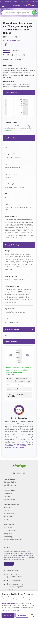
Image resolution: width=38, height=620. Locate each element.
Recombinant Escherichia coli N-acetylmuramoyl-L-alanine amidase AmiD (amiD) (18, 370)
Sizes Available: (11, 395)
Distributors (7, 496)
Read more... (9, 131)
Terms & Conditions (10, 530)
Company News (8, 516)
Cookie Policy (8, 537)
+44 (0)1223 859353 (15, 577)
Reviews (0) (19, 59)
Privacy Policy (8, 533)
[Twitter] (17, 473)
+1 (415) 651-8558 (15, 580)
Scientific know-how (10, 485)
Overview (6, 51)
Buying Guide (21, 444)
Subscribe (9, 564)
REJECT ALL (22, 615)
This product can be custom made (11, 40)
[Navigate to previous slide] (10, 355)
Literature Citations (10, 482)
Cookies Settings (32, 615)
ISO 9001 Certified (11, 1)
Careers (6, 519)
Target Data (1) (8, 55)
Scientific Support (9, 499)
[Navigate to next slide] (27, 355)
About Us (6, 510)
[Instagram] (24, 473)
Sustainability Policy (10, 543)
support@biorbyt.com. (17, 447)
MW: (8, 385)
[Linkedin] (14, 473)
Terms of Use (8, 527)
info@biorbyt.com (12, 570)
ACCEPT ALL (8, 615)
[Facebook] (20, 473)
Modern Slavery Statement (12, 540)
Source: (9, 389)
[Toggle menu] (3, 6)
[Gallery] (19, 107)
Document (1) (21, 55)
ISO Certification (9, 513)
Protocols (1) (7, 59)
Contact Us (7, 507)
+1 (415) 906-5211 (14, 574)
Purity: (9, 378)
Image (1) (16, 51)
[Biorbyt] (19, 466)
